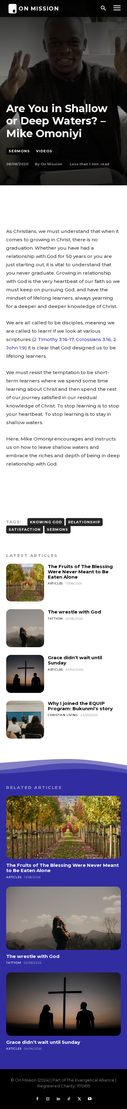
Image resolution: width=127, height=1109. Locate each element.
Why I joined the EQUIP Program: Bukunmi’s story (80, 705)
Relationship (84, 522)
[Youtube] (89, 1099)
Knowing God (46, 522)
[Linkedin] (58, 1099)
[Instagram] (47, 1099)
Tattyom (55, 618)
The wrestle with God (74, 612)
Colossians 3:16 (93, 339)
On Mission (51, 164)
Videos (44, 151)
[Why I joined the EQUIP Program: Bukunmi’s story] (25, 720)
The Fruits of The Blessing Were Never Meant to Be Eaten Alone (80, 571)
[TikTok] (68, 1099)
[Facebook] (37, 1099)
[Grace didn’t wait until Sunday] (25, 674)
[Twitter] (79, 1099)
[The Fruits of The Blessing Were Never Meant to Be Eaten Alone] (25, 583)
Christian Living (63, 715)
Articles (55, 583)
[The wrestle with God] (25, 628)
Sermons (19, 151)
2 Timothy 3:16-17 (54, 339)
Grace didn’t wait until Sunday (75, 660)
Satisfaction (25, 529)
